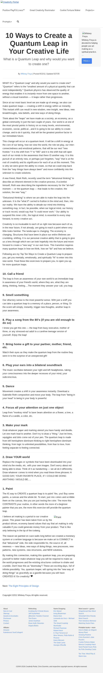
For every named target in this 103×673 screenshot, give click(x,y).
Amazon (6, 630)
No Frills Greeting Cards (87, 649)
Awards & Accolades (10, 616)
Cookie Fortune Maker (70, 10)
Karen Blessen (59, 640)
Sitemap (6, 613)
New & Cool (7, 611)
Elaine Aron (58, 616)
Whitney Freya (26, 74)
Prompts (6, 21)
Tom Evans (32, 618)
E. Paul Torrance (60, 633)
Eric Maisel (58, 611)
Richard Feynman (60, 628)
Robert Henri (58, 630)
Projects (89, 10)
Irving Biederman (60, 613)
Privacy (6, 621)
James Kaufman (34, 621)
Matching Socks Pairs (86, 623)
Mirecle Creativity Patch (87, 644)
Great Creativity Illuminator (42, 10)
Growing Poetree (85, 635)
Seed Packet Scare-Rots (87, 647)
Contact (6, 623)
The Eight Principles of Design (24, 586)
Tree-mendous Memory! (87, 621)
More (86, 61)
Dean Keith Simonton (36, 623)
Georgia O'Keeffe (60, 645)
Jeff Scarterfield (34, 613)
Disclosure (7, 618)
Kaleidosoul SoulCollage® (13, 632)
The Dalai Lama (59, 643)
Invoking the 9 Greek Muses (38, 611)
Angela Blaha (33, 626)
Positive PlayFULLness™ (14, 10)
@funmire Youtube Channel (38, 616)
